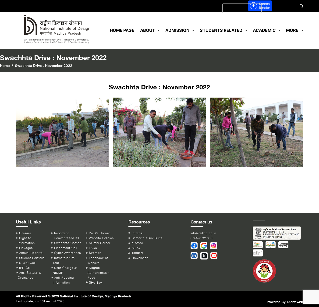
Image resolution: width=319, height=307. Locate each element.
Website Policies (101, 238)
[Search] (301, 6)
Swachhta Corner (67, 243)
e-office (137, 243)
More (292, 30)
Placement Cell (65, 248)
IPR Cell (25, 268)
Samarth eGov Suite (147, 238)
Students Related (221, 30)
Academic (264, 30)
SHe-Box (96, 282)
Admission (177, 30)
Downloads (140, 258)
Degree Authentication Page (99, 272)
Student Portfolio (32, 258)
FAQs (93, 248)
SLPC (136, 248)
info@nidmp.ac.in (203, 233)
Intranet (138, 233)
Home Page (122, 30)
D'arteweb (295, 302)
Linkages (26, 248)
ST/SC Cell (27, 263)
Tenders (138, 253)
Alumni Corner (99, 243)
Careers (25, 233)
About (147, 30)
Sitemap (95, 253)
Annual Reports (31, 253)
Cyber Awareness (67, 253)
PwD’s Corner (99, 233)
